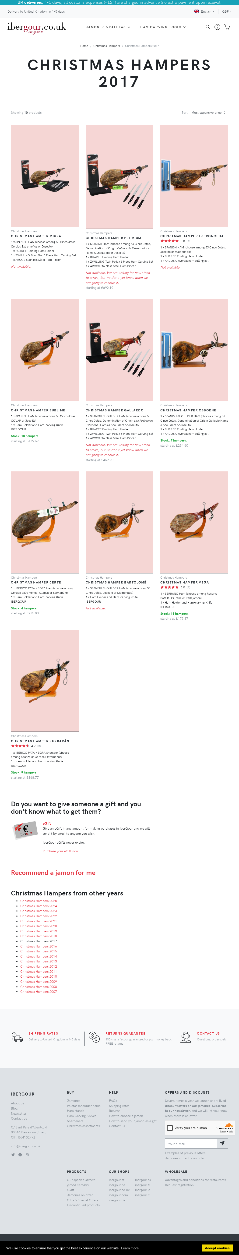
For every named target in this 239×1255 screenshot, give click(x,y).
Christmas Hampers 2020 (38, 925)
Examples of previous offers (185, 1152)
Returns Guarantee (125, 1033)
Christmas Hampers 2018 (38, 935)
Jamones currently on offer (185, 1158)
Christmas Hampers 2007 (38, 991)
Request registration (179, 1184)
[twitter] (13, 1154)
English (206, 11)
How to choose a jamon (126, 1115)
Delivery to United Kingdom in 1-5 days (36, 11)
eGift (47, 823)
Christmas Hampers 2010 (38, 976)
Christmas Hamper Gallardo (115, 410)
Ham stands (75, 1110)
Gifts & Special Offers (82, 1200)
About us (17, 1103)
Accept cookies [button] (217, 1248)
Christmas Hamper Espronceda (192, 235)
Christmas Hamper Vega (184, 582)
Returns (114, 1110)
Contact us (208, 1033)
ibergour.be (117, 1184)
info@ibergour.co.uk (25, 1146)
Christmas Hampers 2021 (38, 921)
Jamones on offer (80, 1194)
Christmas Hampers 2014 (38, 956)
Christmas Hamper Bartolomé (116, 582)
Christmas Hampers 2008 (38, 986)
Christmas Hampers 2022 (38, 915)
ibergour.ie (142, 1189)
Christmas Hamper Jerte (36, 582)
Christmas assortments (83, 1125)
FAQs (113, 1100)
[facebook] (20, 1154)
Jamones (73, 1100)
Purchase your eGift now (60, 850)
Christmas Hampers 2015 (38, 951)
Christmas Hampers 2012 (38, 966)
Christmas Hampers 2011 (38, 971)
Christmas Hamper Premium (113, 237)
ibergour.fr (142, 1184)
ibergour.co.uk (119, 1189)
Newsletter (18, 1113)
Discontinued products (83, 1204)
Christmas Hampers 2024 (38, 905)
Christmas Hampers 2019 (38, 931)
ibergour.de (117, 1200)
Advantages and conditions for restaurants (195, 1179)
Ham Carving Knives (81, 1115)
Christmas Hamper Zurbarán (40, 741)
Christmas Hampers (106, 46)
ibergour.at (116, 1179)
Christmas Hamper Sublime (38, 410)
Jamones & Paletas (106, 27)
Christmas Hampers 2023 (38, 910)
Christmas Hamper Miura (36, 235)
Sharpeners (75, 1120)
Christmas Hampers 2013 (38, 961)
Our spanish (81, 1182)
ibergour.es (143, 1179)
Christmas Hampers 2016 (38, 946)
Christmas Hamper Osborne (188, 410)
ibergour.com (118, 1194)
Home (84, 46)
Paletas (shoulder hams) (84, 1105)
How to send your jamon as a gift (133, 1120)
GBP (225, 11)
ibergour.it (142, 1194)
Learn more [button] (130, 1248)
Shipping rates (43, 1033)
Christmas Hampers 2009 (38, 981)
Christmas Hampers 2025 (38, 900)
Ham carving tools (161, 27)
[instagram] (27, 1154)
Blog (14, 1108)
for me (53, 872)
